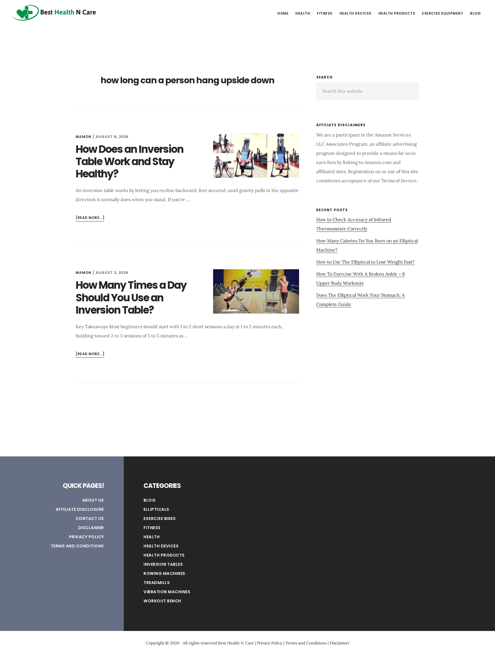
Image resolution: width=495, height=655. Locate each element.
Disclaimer (91, 528)
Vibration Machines (167, 592)
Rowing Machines (164, 573)
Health (152, 537)
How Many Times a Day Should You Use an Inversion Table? (131, 297)
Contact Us (90, 518)
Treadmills (157, 582)
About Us (93, 500)
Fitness (152, 528)
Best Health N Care (54, 13)
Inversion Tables (163, 564)
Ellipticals (156, 509)
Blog (150, 500)
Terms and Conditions (77, 546)
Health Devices (161, 546)
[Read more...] (90, 218)
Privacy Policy (86, 537)
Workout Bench (162, 601)
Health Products (164, 555)
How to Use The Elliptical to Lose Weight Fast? (365, 262)
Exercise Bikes (160, 518)
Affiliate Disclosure (80, 509)
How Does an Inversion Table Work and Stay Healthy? (129, 161)
